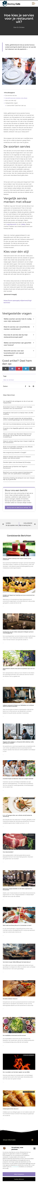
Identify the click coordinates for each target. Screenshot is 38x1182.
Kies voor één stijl (10, 100)
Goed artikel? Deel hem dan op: (16, 105)
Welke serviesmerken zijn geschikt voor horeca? (19, 344)
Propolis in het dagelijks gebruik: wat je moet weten (17, 429)
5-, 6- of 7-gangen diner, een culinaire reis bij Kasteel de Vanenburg (17, 816)
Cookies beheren (19, 1179)
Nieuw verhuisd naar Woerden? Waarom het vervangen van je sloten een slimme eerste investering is (17, 435)
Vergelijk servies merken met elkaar (16, 98)
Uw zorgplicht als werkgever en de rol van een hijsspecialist (18, 402)
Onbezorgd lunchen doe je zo (10, 1108)
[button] (34, 1148)
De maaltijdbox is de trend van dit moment (14, 1035)
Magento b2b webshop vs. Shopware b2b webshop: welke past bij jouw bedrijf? (18, 742)
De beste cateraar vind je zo (10, 998)
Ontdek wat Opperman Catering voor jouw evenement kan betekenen (19, 595)
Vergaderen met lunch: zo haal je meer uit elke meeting (18, 413)
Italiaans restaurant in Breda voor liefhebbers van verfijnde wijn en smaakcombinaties (18, 706)
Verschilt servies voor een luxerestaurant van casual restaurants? (19, 353)
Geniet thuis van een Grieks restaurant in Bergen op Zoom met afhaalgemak (18, 632)
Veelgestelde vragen (11, 103)
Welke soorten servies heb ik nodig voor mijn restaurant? (19, 320)
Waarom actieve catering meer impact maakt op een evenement (18, 441)
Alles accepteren (19, 1174)
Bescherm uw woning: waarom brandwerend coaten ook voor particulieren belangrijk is (17, 473)
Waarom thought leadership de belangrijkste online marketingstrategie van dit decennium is (18, 419)
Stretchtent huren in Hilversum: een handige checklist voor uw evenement (17, 407)
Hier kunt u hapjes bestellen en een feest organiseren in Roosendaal (17, 889)
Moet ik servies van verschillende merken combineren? (19, 328)
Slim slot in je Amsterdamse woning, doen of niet (19, 424)
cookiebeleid (15, 1166)
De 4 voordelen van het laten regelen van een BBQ (16, 1072)
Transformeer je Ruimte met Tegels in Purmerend (15, 467)
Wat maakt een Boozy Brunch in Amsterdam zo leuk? (17, 925)
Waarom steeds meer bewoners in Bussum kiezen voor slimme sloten (17, 457)
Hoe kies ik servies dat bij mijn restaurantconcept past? (19, 336)
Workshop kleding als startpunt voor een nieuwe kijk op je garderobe (19, 478)
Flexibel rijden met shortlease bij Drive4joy (17, 462)
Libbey (23, 224)
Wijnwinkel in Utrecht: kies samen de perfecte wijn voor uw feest (19, 669)
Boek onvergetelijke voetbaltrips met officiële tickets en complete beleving (18, 447)
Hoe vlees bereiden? (8, 852)
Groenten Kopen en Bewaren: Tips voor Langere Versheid (18, 778)
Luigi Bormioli (11, 224)
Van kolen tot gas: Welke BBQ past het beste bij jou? (17, 962)
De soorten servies (11, 95)
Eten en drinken (19, 27)
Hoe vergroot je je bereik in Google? (14, 452)
